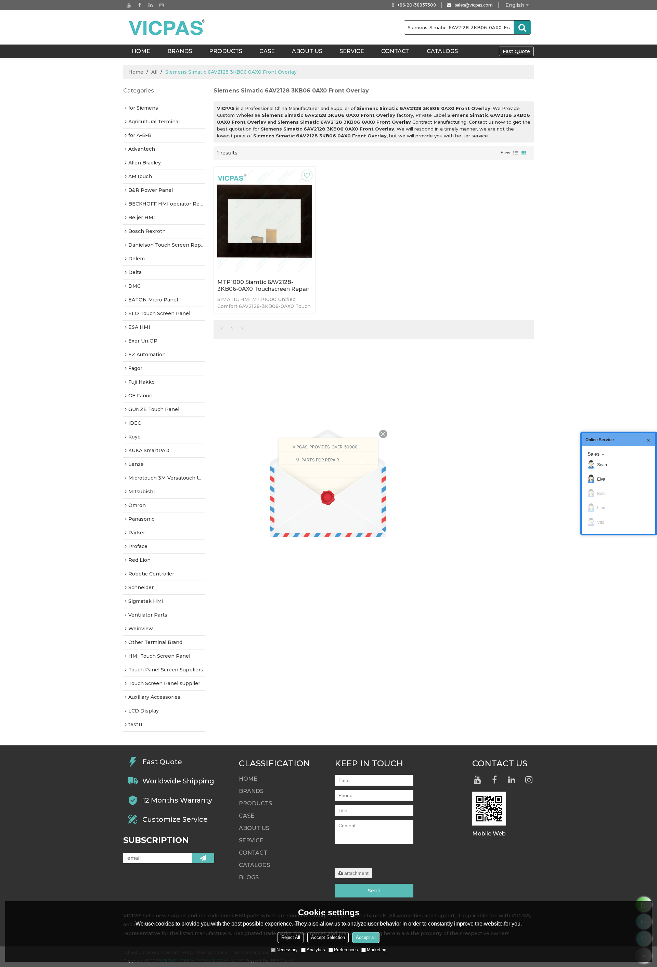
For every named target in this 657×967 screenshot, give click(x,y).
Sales (594, 454)
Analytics (316, 949)
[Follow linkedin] (150, 5)
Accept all (366, 937)
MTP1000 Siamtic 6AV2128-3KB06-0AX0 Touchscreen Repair (263, 285)
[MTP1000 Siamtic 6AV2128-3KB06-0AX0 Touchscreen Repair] (264, 221)
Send (374, 891)
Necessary (287, 949)
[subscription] (203, 858)
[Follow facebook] (139, 5)
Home (135, 72)
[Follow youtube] (128, 5)
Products (225, 51)
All (154, 72)
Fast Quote (516, 51)
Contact (395, 51)
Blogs (249, 877)
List (516, 152)
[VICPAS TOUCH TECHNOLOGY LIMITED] (167, 27)
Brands (179, 51)
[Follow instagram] (161, 5)
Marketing (376, 949)
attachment (356, 873)
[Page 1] (222, 329)
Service (351, 51)
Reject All (290, 937)
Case (267, 51)
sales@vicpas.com (474, 5)
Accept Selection (328, 937)
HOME (141, 51)
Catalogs (442, 51)
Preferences (346, 949)
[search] (522, 27)
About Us (307, 51)
